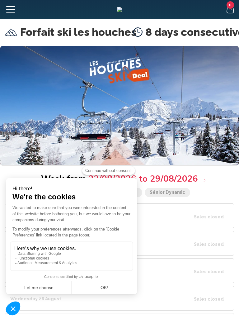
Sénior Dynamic (167, 192)
